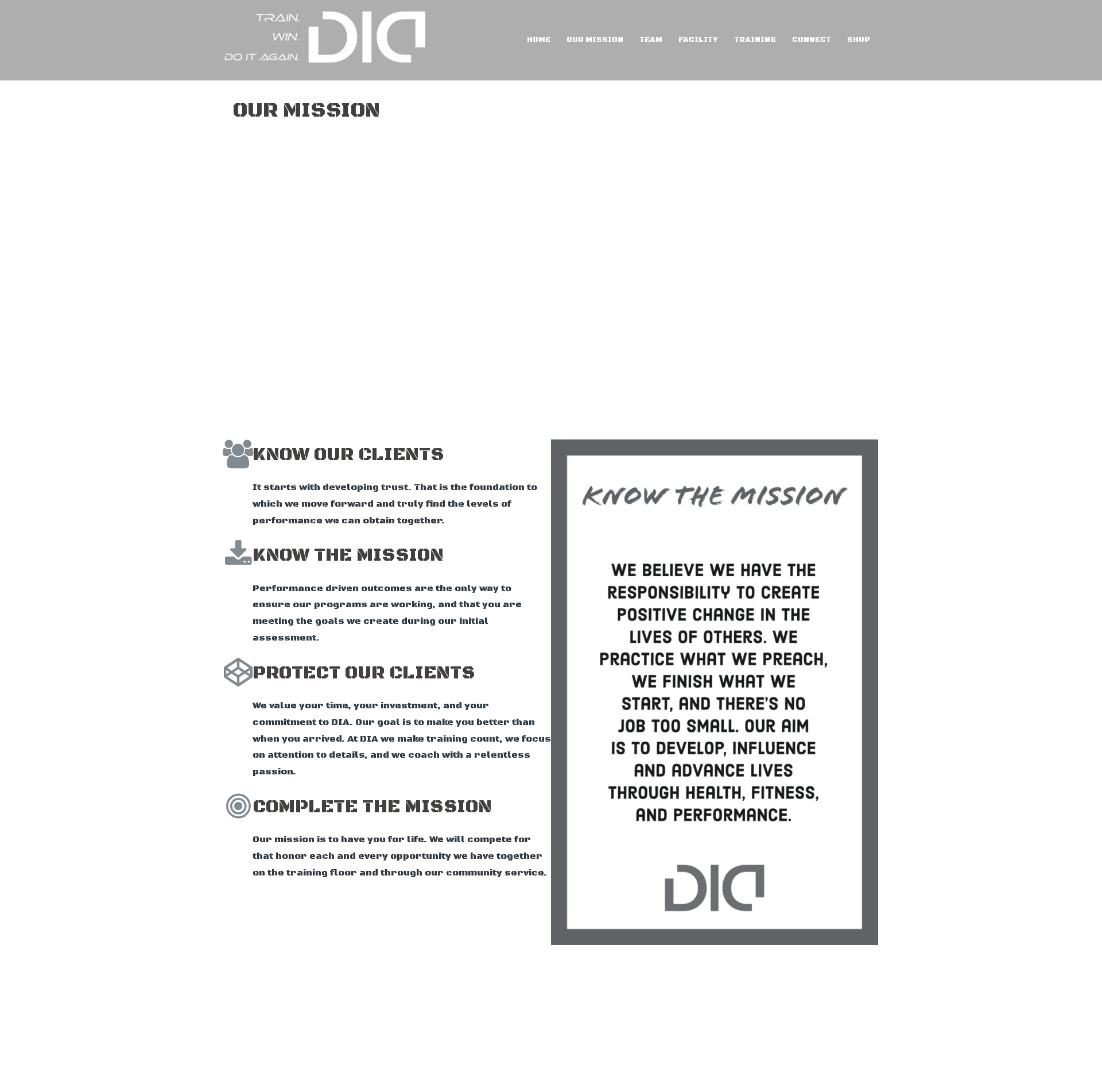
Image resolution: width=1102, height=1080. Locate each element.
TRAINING (755, 39)
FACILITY (698, 39)
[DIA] (324, 39)
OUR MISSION (594, 39)
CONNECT (811, 39)
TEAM (650, 39)
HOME (538, 39)
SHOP (858, 39)
